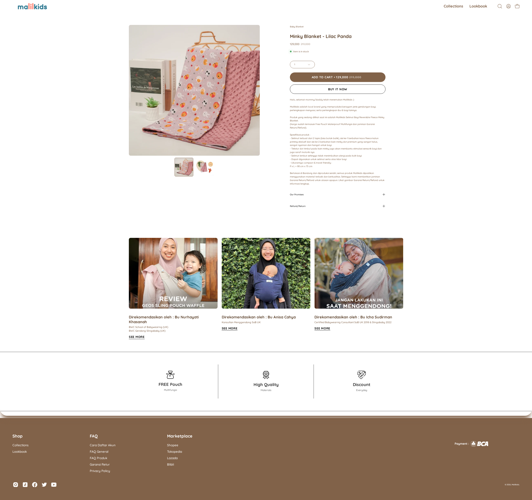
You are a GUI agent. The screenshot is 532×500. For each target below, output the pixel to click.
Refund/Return (297, 206)
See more (230, 328)
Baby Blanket (297, 26)
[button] (453, 6)
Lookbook (19, 452)
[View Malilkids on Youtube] (54, 485)
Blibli (170, 464)
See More (137, 337)
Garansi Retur (100, 464)
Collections (20, 445)
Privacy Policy (100, 471)
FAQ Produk (98, 458)
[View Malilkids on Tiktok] (25, 485)
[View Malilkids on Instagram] (15, 485)
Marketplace (179, 436)
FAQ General (99, 452)
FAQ (94, 436)
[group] (266, 288)
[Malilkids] (27, 6)
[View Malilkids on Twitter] (44, 485)
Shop (17, 436)
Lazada (172, 458)
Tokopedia (174, 452)
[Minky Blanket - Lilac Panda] (184, 167)
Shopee (172, 445)
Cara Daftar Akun (103, 445)
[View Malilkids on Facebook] (35, 485)
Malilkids (515, 484)
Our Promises (297, 194)
